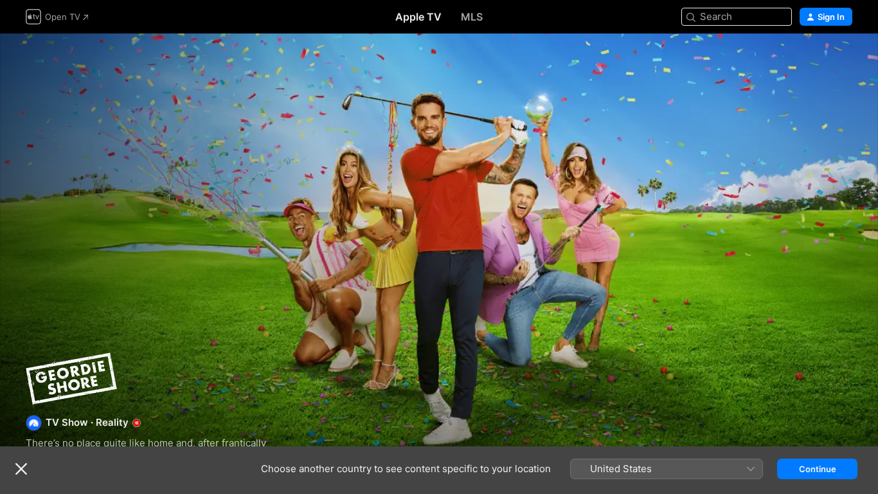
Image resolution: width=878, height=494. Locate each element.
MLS (472, 16)
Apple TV (418, 16)
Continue (817, 469)
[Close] (21, 469)
